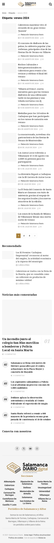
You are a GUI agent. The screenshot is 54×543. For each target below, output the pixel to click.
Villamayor (45, 495)
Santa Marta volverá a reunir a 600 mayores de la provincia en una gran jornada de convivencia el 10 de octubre (31, 416)
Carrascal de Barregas (9, 494)
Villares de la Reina (44, 500)
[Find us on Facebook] (17, 448)
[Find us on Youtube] (30, 448)
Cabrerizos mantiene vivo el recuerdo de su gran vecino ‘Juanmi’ (32, 27)
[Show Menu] (3, 4)
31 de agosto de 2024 (29, 38)
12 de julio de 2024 (28, 169)
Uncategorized (44, 487)
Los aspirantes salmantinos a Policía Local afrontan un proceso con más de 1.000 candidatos (30, 384)
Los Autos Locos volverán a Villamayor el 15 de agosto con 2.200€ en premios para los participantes (33, 157)
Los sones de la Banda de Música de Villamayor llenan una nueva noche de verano (34, 216)
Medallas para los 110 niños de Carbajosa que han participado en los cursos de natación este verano (33, 118)
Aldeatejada (9, 481)
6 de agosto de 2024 (28, 129)
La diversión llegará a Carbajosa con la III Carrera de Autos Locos (34, 175)
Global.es (42, 538)
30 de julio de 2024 (28, 148)
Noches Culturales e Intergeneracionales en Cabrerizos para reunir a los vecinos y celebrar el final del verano (32, 70)
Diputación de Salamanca (27, 482)
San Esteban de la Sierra (27, 502)
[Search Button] (50, 4)
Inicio (4, 13)
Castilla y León (9, 505)
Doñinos (27, 487)
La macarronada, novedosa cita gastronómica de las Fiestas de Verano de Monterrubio (34, 137)
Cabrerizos (9, 485)
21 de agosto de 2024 (29, 59)
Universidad (44, 491)
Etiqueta (12, 13)
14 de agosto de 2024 (29, 108)
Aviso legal (28, 535)
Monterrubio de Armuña (27, 492)
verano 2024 (22, 13)
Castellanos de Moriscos (9, 500)
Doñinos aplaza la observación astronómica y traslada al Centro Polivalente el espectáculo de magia (29, 400)
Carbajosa (9, 489)
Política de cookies (15, 538)
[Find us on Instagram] (37, 448)
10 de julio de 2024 (28, 227)
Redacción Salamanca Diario (32, 35)
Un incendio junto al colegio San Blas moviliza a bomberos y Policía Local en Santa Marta (20, 344)
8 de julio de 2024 (27, 208)
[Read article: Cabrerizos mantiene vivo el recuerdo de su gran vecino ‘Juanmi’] (9, 28)
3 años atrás (23, 265)
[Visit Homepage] (26, 4)
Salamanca (27, 497)
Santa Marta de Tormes (44, 482)
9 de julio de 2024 (27, 184)
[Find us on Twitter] (23, 449)
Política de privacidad (42, 535)
